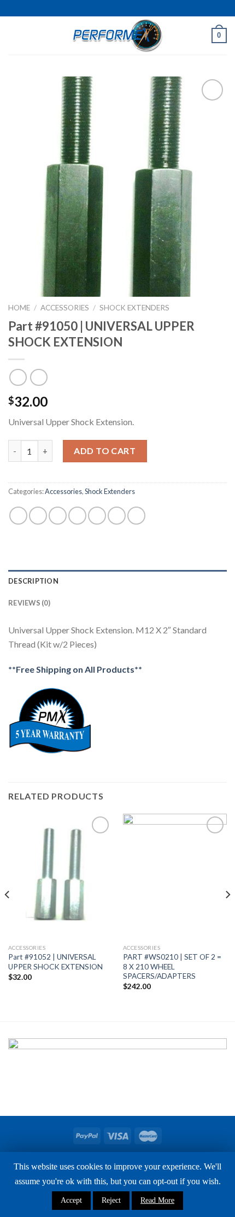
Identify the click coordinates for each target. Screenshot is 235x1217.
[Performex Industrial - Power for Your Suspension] (117, 35)
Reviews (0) (29, 602)
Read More (157, 1200)
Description (33, 581)
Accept (71, 1200)
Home (19, 307)
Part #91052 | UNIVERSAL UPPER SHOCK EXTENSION (55, 962)
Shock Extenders (134, 307)
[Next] (227, 916)
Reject (111, 1200)
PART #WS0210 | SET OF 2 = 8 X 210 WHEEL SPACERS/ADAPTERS (172, 966)
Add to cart (105, 450)
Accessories (64, 307)
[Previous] (7, 916)
